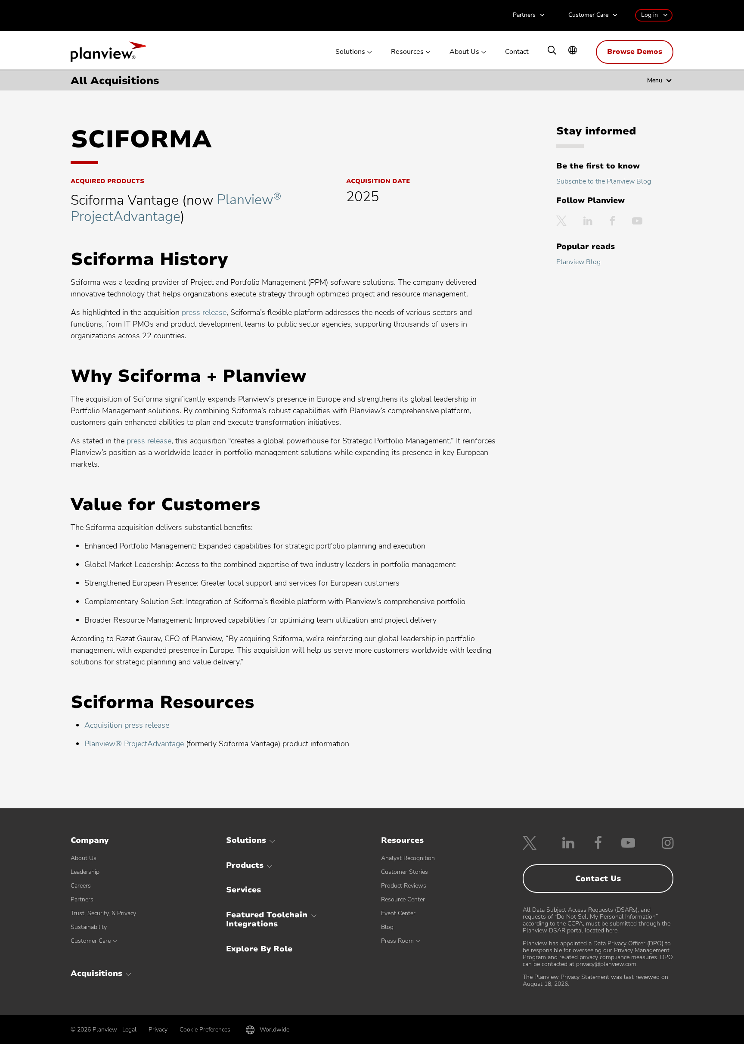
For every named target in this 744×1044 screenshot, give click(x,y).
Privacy (158, 1029)
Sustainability (89, 927)
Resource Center (403, 899)
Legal (129, 1029)
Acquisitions (96, 973)
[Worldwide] (572, 51)
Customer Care (588, 15)
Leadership (85, 872)
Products (245, 865)
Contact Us (598, 878)
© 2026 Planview (94, 1029)
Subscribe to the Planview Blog (603, 181)
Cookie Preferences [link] (205, 1029)
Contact (517, 52)
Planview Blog (578, 262)
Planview (108, 54)
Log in (649, 15)
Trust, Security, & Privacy (103, 913)
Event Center (398, 913)
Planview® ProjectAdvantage (134, 744)
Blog (387, 927)
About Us (464, 52)
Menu (654, 80)
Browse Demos (634, 51)
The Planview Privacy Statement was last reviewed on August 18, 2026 (595, 980)
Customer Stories (404, 872)
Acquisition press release (126, 725)
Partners (524, 15)
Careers (81, 886)
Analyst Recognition (408, 858)
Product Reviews (403, 886)
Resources (407, 52)
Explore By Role (259, 949)
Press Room (397, 941)
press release (204, 312)
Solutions (350, 52)
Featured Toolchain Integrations (266, 919)
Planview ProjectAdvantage (176, 207)
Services (243, 890)
